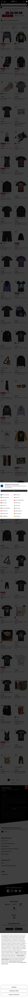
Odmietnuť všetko (14, 991)
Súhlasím (14, 987)
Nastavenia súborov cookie (14, 961)
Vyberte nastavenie (14, 994)
